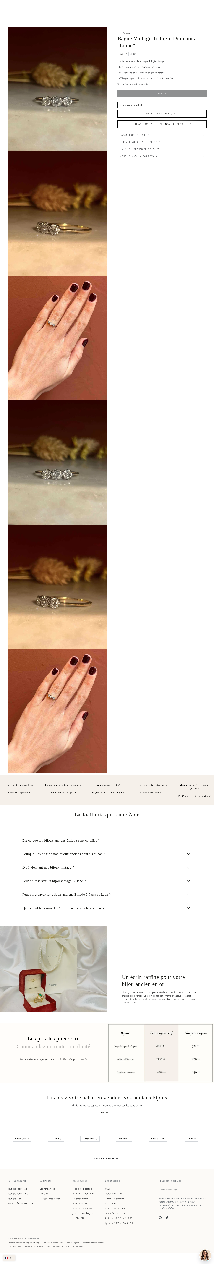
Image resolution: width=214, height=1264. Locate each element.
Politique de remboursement (34, 1246)
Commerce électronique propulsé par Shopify (24, 1242)
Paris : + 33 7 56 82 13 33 (118, 1218)
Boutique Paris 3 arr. (18, 1189)
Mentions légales (72, 1242)
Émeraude (124, 1139)
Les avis (44, 1193)
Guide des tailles (113, 1193)
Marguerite (22, 1139)
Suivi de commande (115, 1208)
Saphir (192, 1139)
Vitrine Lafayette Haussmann (21, 1203)
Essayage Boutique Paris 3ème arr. (162, 113)
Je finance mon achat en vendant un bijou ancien (162, 124)
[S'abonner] (206, 1189)
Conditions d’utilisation (74, 1246)
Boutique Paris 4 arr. (18, 1193)
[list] (107, 791)
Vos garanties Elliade (50, 1198)
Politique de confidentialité (53, 1242)
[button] (9, 1258)
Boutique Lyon (14, 1198)
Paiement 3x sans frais (83, 1193)
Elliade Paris (18, 1238)
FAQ (107, 1189)
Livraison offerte (80, 1198)
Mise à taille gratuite (82, 1189)
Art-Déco (56, 1139)
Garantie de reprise (82, 1208)
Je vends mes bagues (83, 1213)
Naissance (157, 1139)
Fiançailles (90, 1139)
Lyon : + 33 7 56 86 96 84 (119, 1223)
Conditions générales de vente (93, 1242)
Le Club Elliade (80, 1218)
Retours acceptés (81, 1203)
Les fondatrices (47, 1189)
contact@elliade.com (115, 1213)
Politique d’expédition (55, 1246)
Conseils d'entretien (115, 1198)
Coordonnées (15, 1246)
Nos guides (110, 1203)
